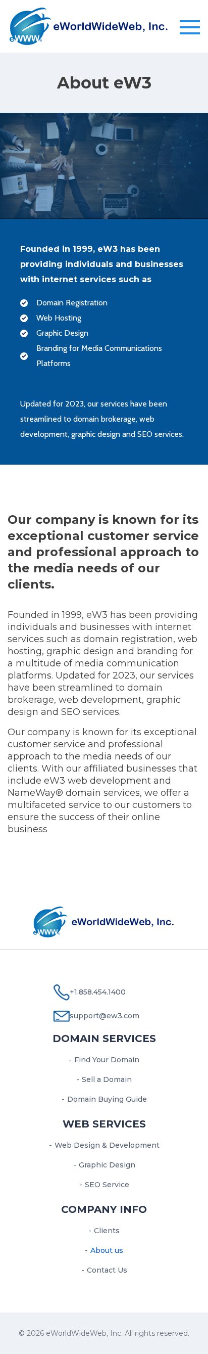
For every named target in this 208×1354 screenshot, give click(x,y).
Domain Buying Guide (107, 1099)
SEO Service (107, 1184)
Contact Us (107, 1270)
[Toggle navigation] (190, 27)
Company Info (104, 1209)
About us (106, 1250)
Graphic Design (107, 1164)
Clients (107, 1230)
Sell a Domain (107, 1079)
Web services (104, 1124)
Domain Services (104, 1038)
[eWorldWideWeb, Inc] (89, 25)
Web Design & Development (107, 1145)
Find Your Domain (106, 1059)
